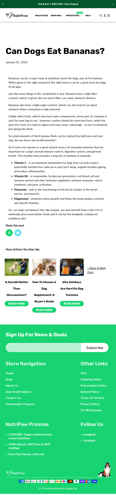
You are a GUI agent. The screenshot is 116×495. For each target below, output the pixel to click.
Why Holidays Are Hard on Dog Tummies (71, 288)
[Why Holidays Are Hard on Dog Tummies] (72, 267)
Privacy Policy (90, 404)
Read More (16, 303)
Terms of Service (92, 397)
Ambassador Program (20, 404)
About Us (12, 385)
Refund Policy (90, 391)
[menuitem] (41, 15)
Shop (9, 379)
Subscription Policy (94, 385)
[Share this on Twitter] (18, 232)
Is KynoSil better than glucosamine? (16, 288)
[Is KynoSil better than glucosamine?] (17, 267)
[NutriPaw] (17, 15)
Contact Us (13, 397)
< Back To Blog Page (96, 270)
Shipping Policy (91, 379)
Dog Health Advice (18, 391)
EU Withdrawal (91, 410)
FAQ (84, 373)
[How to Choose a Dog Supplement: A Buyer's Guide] (44, 267)
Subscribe (94, 348)
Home (10, 373)
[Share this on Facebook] (9, 232)
